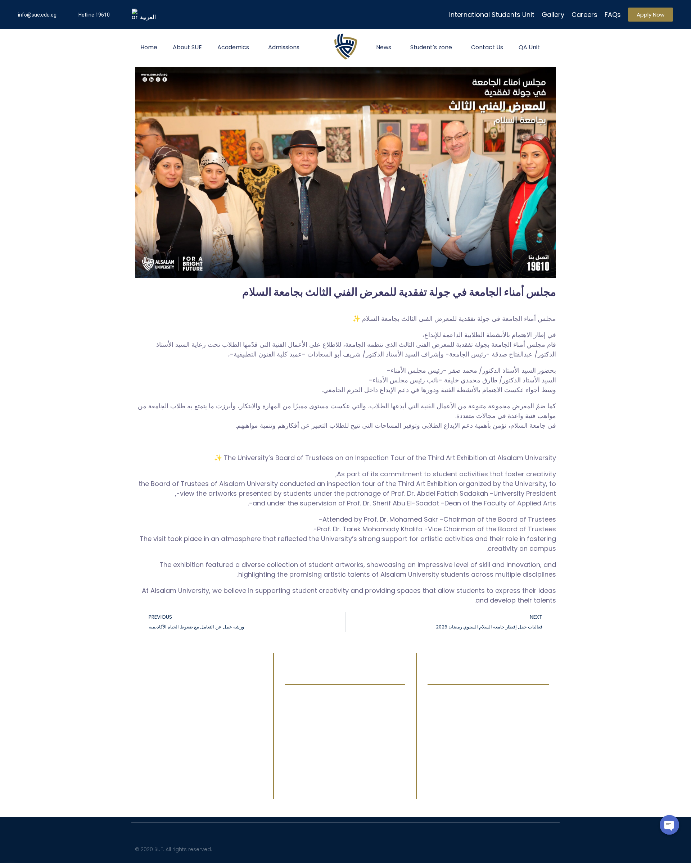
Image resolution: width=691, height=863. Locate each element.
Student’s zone (431, 47)
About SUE (187, 47)
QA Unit (529, 47)
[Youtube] (442, 848)
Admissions (283, 47)
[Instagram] (485, 848)
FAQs (613, 14)
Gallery (553, 14)
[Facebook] (420, 848)
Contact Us (487, 47)
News (383, 47)
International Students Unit (491, 14)
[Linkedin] (464, 848)
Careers (584, 14)
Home (148, 47)
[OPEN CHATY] (669, 825)
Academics (233, 47)
